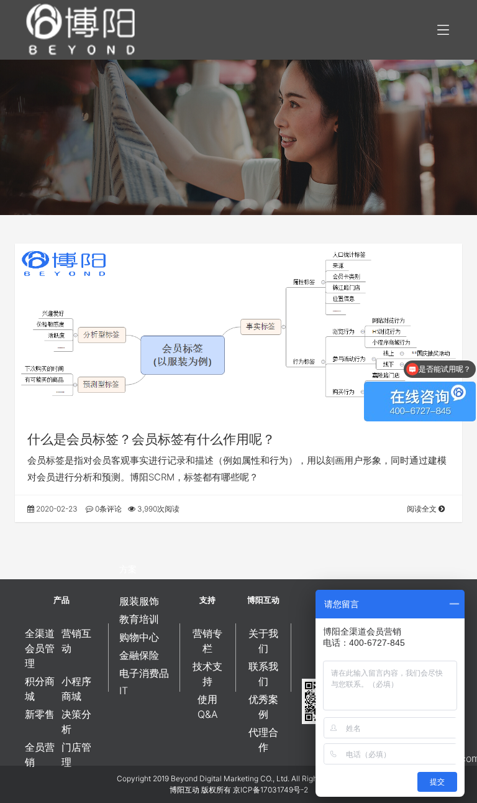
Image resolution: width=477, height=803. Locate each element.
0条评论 (107, 508)
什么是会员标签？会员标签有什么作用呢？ (151, 439)
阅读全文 (422, 508)
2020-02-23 (56, 508)
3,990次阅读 (157, 508)
